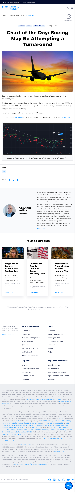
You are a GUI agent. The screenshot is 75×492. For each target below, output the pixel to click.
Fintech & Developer (28, 2)
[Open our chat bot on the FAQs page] (68, 485)
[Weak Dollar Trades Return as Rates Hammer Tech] (62, 253)
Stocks (29, 25)
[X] (59, 480)
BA (4, 171)
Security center (54, 365)
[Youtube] (68, 480)
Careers (25, 345)
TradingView (65, 117)
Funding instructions (30, 369)
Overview (25, 331)
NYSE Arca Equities (18, 425)
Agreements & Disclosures (58, 376)
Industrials (21, 25)
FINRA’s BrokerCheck (8, 334)
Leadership (26, 334)
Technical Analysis (38, 25)
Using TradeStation (55, 334)
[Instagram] (63, 480)
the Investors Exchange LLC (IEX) (53, 423)
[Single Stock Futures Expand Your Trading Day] (13, 253)
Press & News (27, 341)
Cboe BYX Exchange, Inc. (48, 421)
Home (4, 16)
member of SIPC (26, 445)
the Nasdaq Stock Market (45, 425)
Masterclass (52, 345)
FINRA (61, 418)
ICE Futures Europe (11, 441)
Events (50, 348)
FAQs (50, 352)
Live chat (25, 365)
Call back (25, 379)
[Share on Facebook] (17, 180)
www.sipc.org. (59, 451)
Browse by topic (16, 16)
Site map (51, 379)
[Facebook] (49, 480)
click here (19, 117)
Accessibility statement (57, 372)
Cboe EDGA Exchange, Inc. (14, 423)
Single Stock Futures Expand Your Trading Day (11, 267)
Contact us (26, 372)
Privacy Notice (53, 369)
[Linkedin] (54, 480)
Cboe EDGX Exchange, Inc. (32, 423)
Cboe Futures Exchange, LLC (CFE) (15, 434)
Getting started (54, 338)
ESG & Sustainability (30, 348)
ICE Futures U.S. (19, 427)
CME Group (35, 427)
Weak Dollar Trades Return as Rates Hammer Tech (62, 267)
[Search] (68, 8)
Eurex (69, 439)
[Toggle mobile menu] (72, 8)
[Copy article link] (9, 180)
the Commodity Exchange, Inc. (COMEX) (52, 430)
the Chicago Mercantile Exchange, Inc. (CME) (22, 430)
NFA (17, 421)
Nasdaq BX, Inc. (31, 425)
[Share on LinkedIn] (13, 180)
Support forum (28, 376)
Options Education (55, 341)
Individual (5, 2)
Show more (41, 229)
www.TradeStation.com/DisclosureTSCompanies (30, 464)
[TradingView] (73, 480)
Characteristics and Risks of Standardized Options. (43, 399)
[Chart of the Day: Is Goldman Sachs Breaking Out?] (37, 253)
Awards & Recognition (31, 338)
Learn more (9, 292)
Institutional (14, 2)
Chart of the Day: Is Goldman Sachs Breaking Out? (37, 269)
